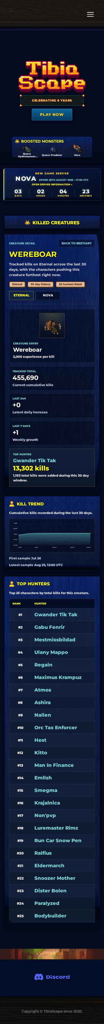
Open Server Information (52, 184)
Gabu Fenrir (49, 627)
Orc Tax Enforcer (55, 728)
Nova (48, 295)
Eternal (21, 295)
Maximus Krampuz (58, 677)
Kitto (40, 753)
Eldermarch (49, 866)
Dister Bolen (50, 891)
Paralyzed (46, 903)
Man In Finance (54, 765)
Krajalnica (47, 803)
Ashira (42, 702)
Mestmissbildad (54, 640)
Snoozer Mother (54, 878)
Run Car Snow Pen (58, 840)
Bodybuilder (50, 916)
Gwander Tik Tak (34, 461)
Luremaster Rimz (56, 828)
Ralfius (43, 853)
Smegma (45, 790)
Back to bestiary (77, 243)
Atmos (42, 690)
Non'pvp (45, 815)
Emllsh (43, 778)
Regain (43, 665)
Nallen (42, 715)
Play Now (52, 114)
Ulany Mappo (51, 652)
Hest (40, 740)
